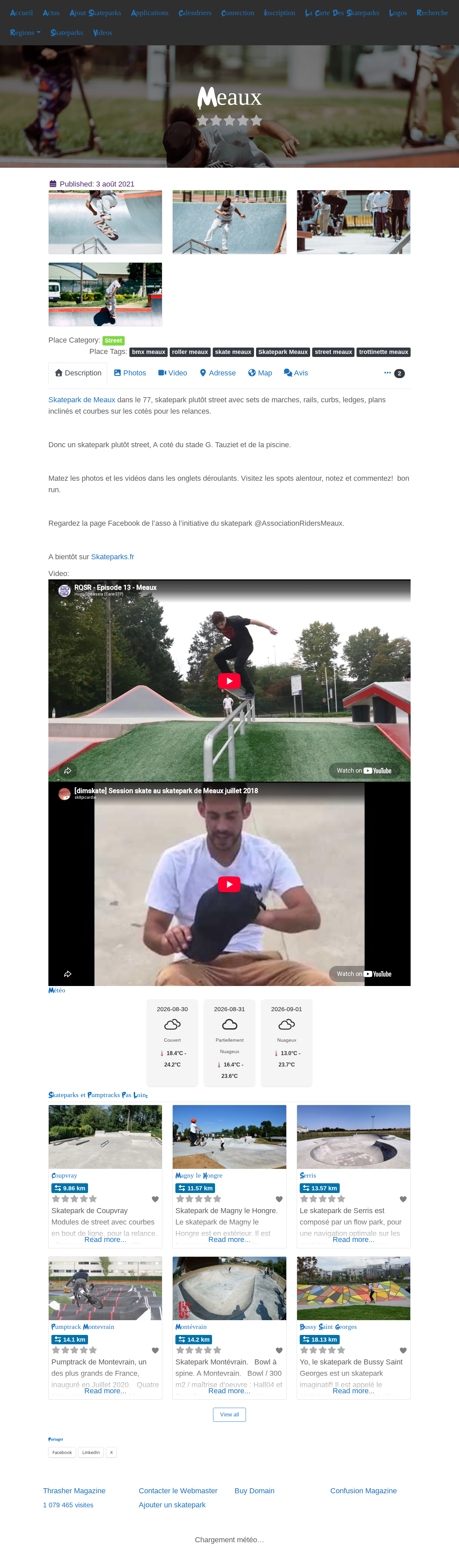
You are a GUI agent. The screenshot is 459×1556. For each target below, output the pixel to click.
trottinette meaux (383, 351)
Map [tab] (265, 373)
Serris (308, 1175)
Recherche (432, 12)
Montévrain (191, 1326)
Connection (237, 12)
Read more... (105, 1239)
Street (113, 340)
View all (229, 1414)
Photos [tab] (134, 373)
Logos (398, 12)
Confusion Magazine (363, 1491)
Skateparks (66, 32)
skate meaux (233, 351)
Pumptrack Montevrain (82, 1326)
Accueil (21, 12)
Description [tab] (83, 373)
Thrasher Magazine (74, 1491)
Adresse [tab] (222, 373)
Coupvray (64, 1175)
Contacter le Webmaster (178, 1491)
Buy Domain (255, 1491)
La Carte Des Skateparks (342, 12)
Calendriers (195, 12)
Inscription (279, 12)
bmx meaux (148, 351)
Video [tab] (177, 373)
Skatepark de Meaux (81, 400)
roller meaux (190, 351)
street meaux (333, 351)
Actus (51, 12)
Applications (150, 12)
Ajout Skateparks (95, 12)
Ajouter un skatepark (172, 1505)
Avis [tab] (301, 373)
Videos (103, 32)
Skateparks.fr (112, 557)
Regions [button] (22, 32)
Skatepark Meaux (283, 351)
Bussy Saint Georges (328, 1326)
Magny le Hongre (198, 1175)
